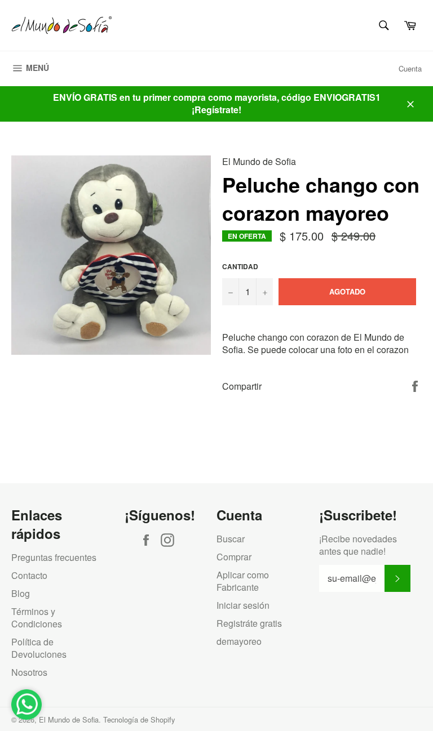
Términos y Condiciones (36, 617)
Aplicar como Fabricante (242, 581)
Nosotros (29, 672)
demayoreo (239, 641)
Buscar (230, 538)
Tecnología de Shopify (139, 719)
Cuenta (410, 68)
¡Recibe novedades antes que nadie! (358, 545)
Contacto (29, 575)
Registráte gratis (249, 623)
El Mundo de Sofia (69, 719)
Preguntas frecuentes (53, 557)
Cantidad (240, 266)
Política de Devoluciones (39, 648)
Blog (20, 593)
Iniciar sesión (242, 605)
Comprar (233, 556)
